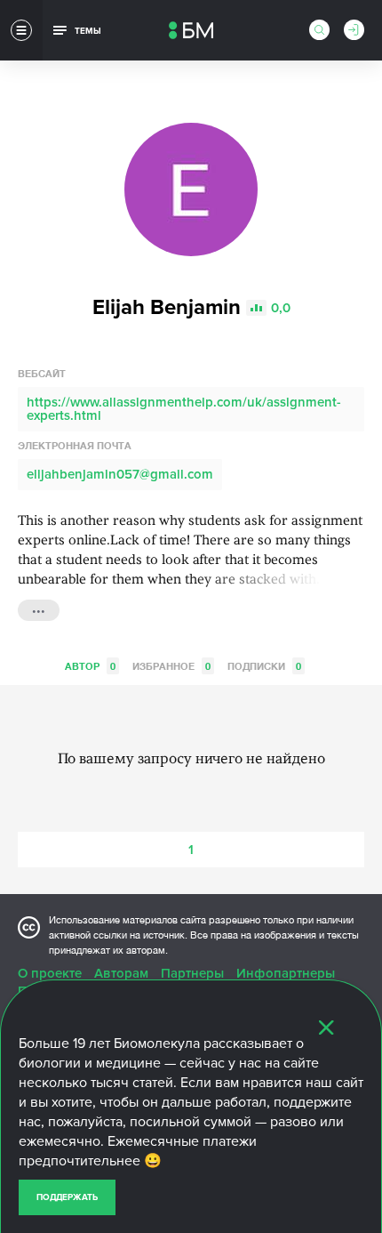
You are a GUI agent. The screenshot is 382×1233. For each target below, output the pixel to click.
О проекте (50, 973)
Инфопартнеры (285, 973)
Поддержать (67, 1197)
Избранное (171, 666)
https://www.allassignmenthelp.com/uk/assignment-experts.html (184, 408)
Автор (90, 666)
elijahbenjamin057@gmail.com (120, 474)
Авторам (121, 973)
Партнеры (192, 973)
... (38, 608)
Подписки (264, 666)
